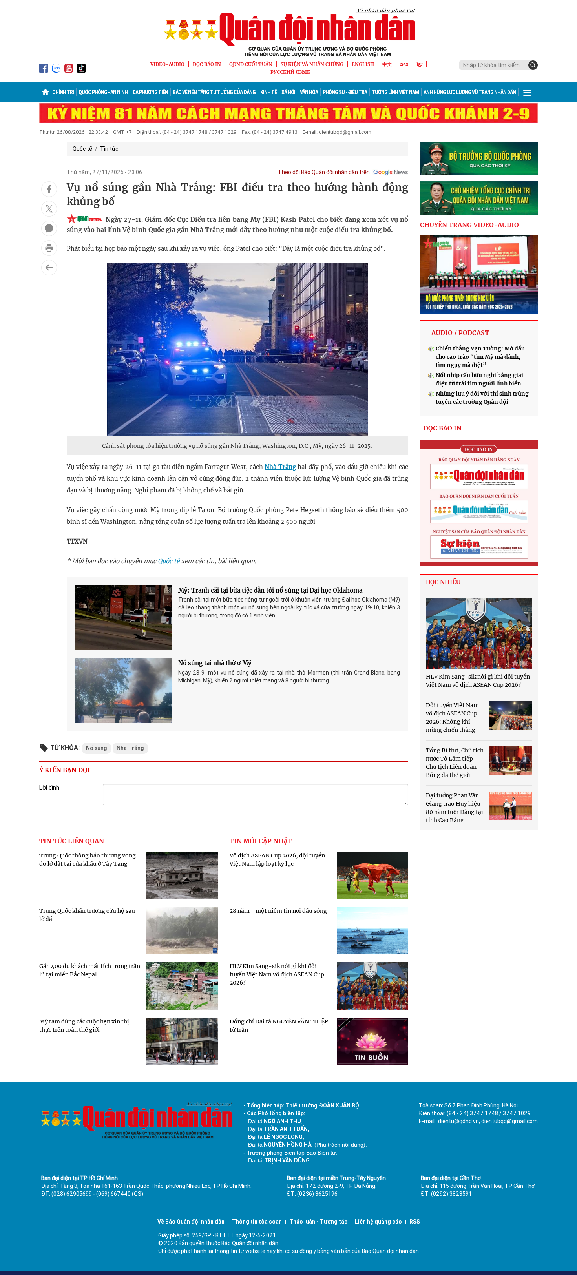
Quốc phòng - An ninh (103, 92)
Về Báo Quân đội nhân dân (191, 1221)
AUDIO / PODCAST (460, 333)
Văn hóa (309, 92)
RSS (414, 1221)
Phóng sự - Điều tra (345, 92)
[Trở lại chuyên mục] (49, 267)
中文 (387, 64)
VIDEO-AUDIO (167, 64)
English (363, 64)
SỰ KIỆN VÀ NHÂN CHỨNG (312, 64)
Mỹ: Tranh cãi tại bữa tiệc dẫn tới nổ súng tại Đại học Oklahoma (270, 590)
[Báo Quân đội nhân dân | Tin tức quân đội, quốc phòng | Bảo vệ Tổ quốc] (288, 32)
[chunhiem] (479, 198)
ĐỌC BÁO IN (207, 64)
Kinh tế (268, 92)
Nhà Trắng (280, 467)
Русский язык (290, 72)
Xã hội (288, 92)
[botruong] (479, 159)
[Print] (49, 248)
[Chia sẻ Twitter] (49, 209)
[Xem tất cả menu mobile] (527, 92)
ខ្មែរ (419, 64)
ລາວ (404, 64)
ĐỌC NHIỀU (443, 582)
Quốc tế (82, 148)
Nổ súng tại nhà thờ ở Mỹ (215, 663)
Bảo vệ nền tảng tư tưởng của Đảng (214, 92)
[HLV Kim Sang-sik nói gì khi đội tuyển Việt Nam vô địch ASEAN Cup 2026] (479, 633)
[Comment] (49, 228)
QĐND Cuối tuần (250, 64)
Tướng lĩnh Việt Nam (395, 92)
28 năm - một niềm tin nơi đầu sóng (278, 910)
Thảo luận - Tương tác (318, 1221)
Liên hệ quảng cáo (378, 1221)
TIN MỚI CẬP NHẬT (261, 841)
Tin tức (109, 148)
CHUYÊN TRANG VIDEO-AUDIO (469, 225)
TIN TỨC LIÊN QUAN (71, 841)
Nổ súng (96, 748)
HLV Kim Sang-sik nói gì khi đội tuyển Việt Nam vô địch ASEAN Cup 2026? (277, 974)
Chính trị (63, 92)
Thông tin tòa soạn (257, 1221)
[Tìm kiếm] (533, 65)
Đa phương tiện (150, 92)
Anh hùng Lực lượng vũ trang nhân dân (470, 92)
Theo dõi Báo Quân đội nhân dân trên (324, 172)
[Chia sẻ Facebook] (49, 189)
